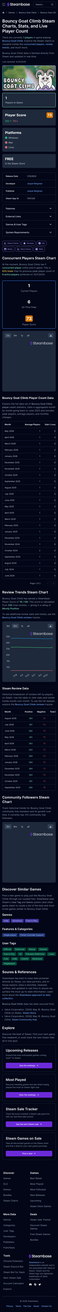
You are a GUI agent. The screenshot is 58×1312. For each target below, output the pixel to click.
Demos (7, 1189)
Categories (9, 1225)
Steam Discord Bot (13, 1266)
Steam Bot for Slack (14, 1272)
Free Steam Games (40, 1234)
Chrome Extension (13, 1261)
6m (15, 626)
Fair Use (27, 1306)
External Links (13, 216)
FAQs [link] (41, 249)
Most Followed (38, 1189)
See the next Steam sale (27, 1124)
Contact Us (46, 1306)
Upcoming (35, 1200)
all (28, 335)
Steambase (34, 1262)
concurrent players (34, 44)
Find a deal (27, 1153)
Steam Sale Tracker (40, 1219)
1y (22, 335)
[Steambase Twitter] (40, 1284)
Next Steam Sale (12, 1277)
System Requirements (17, 232)
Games (11, 12)
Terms (18, 1306)
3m (15, 335)
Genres (7, 1219)
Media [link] (10, 249)
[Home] (3, 12)
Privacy (9, 1306)
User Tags (8, 1230)
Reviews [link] (30, 243)
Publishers (8, 1242)
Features (10, 208)
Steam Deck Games (40, 1206)
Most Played (36, 1183)
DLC (5, 1183)
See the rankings (27, 1065)
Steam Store (29, 1012)
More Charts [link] (26, 249)
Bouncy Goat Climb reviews (17, 617)
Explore (7, 1289)
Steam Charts (10, 1200)
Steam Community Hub (24, 1019)
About (36, 1306)
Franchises (9, 1247)
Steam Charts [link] (12, 243)
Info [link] (43, 243)
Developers (9, 1236)
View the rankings (27, 1095)
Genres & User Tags (16, 224)
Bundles (7, 1195)
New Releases (37, 1195)
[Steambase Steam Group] (35, 1284)
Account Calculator (13, 1283)
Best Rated (36, 1178)
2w (8, 335)
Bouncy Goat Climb (27, 12)
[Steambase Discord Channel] (30, 1284)
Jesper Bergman (34, 183)
